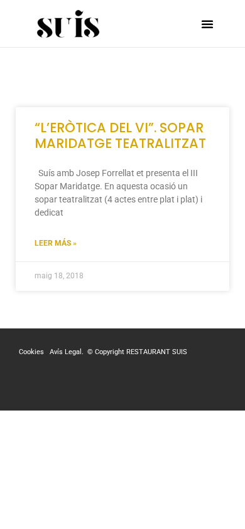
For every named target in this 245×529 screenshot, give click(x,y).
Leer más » (56, 243)
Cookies (32, 352)
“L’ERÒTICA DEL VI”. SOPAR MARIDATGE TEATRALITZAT (120, 135)
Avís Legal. (67, 352)
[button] (207, 23)
